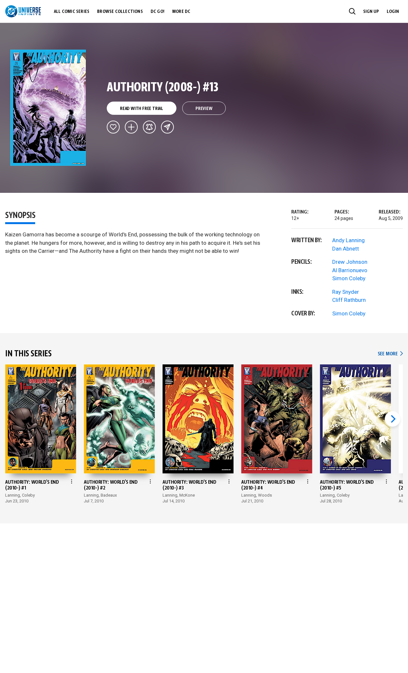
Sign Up (371, 12)
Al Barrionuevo (349, 270)
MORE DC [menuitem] (181, 12)
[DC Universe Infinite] (23, 11)
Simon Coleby (348, 278)
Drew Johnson (349, 262)
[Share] (167, 127)
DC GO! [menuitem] (157, 12)
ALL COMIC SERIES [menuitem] (71, 12)
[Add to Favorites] (113, 127)
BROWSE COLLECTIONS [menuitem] (120, 12)
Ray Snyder (345, 292)
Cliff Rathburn (349, 300)
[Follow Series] (149, 127)
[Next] (392, 419)
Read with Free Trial (141, 109)
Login (393, 12)
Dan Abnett (345, 248)
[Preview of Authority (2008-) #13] (48, 108)
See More (390, 354)
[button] (352, 11)
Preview (204, 109)
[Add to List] (131, 127)
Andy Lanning (348, 240)
